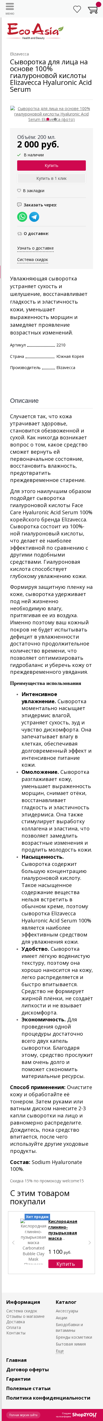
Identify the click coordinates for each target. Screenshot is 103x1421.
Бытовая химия (71, 1344)
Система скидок (32, 259)
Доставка (15, 1321)
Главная (16, 1360)
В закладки (33, 190)
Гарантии (18, 1379)
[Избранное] (77, 9)
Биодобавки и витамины (69, 1327)
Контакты (15, 1333)
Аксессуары (67, 1311)
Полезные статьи (28, 1388)
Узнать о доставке (35, 248)
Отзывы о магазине (25, 1316)
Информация (23, 1302)
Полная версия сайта (23, 1415)
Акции (61, 1317)
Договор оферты (27, 1369)
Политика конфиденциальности (48, 1397)
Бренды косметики (74, 1337)
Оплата (13, 1327)
